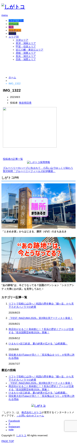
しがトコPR (10, 177)
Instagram (14, 426)
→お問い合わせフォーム (30, 415)
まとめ (12, 33)
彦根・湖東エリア (26, 52)
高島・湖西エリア (26, 59)
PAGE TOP (7, 441)
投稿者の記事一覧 (13, 158)
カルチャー (15, 30)
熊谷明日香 (25, 102)
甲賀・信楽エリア (26, 46)
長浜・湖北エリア (26, 56)
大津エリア (22, 40)
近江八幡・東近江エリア (29, 49)
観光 (11, 27)
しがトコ (21, 435)
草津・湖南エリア (26, 43)
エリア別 (14, 36)
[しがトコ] (13, 7)
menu (4, 15)
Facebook (14, 420)
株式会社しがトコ (31, 412)
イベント (14, 23)
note (11, 429)
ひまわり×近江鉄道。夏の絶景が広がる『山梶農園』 (38, 343)
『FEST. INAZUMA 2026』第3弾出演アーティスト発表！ (41, 318)
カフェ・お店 (16, 20)
